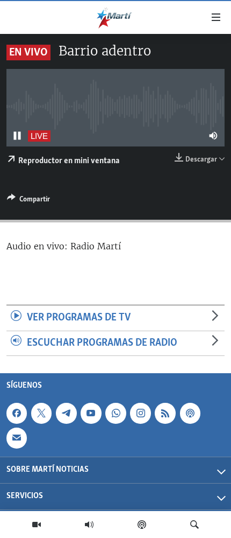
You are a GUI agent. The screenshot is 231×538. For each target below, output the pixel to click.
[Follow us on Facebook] (16, 413)
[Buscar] (194, 524)
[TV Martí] (36, 524)
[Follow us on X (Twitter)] (41, 413)
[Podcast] (142, 524)
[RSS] (165, 413)
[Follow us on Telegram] (66, 413)
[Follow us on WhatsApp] (115, 413)
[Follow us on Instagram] (140, 413)
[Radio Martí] (89, 524)
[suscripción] (16, 438)
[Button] (28, 201)
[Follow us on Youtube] (91, 413)
